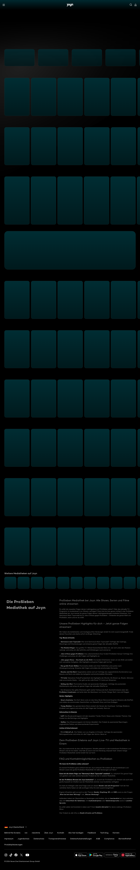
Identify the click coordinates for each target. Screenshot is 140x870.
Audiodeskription (94, 801)
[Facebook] (16, 855)
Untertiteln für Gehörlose (75, 801)
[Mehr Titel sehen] (137, 57)
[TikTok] (11, 855)
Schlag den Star (67, 684)
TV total (64, 678)
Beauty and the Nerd (69, 672)
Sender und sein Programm (109, 786)
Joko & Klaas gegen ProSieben (72, 654)
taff (62, 716)
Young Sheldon (66, 706)
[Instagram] (5, 855)
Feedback (92, 833)
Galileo (63, 722)
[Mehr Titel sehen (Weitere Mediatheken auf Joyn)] (137, 582)
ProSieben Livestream (67, 692)
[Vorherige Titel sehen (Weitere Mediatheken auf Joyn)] (3, 582)
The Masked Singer (68, 648)
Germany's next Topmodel (70, 642)
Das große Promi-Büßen (70, 666)
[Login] (135, 5)
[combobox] (15, 827)
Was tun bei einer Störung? (70, 794)
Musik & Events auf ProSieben (91, 813)
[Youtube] (27, 855)
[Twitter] (21, 855)
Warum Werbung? (92, 794)
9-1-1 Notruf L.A (67, 732)
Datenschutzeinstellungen (81, 839)
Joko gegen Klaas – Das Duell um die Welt (77, 660)
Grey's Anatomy (67, 700)
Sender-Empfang (100, 792)
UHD (115, 792)
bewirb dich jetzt (102, 807)
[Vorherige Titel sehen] (3, 57)
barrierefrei (114, 798)
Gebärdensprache (112, 801)
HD (109, 792)
